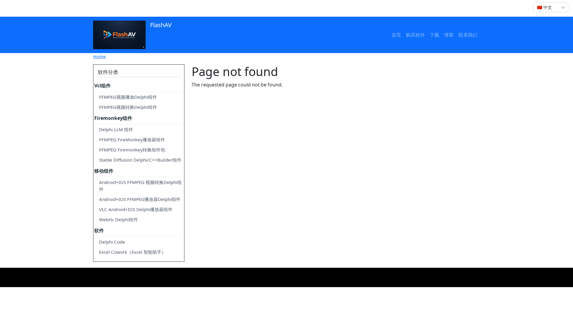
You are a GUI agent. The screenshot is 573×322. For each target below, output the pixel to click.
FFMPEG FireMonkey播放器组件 (132, 140)
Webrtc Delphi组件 (118, 219)
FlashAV (160, 25)
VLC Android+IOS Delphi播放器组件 (135, 209)
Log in (105, 8)
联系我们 (468, 35)
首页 (396, 35)
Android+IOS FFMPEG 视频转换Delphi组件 (140, 185)
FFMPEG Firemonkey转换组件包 (132, 150)
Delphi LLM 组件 (116, 129)
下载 (434, 35)
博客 (449, 35)
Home (99, 56)
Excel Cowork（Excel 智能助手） (132, 252)
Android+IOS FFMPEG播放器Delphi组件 (140, 199)
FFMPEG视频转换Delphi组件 (128, 107)
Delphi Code (112, 242)
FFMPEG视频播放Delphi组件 (128, 97)
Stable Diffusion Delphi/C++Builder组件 (140, 160)
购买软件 (415, 35)
